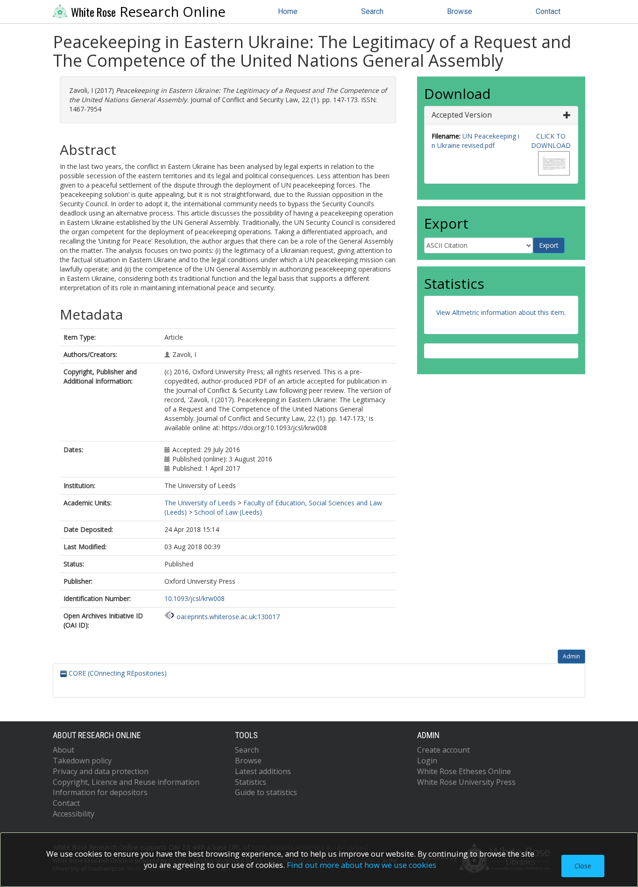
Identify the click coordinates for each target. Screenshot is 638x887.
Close (582, 865)
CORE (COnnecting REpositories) (117, 673)
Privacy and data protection (101, 771)
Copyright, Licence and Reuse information (126, 782)
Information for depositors (100, 792)
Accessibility (73, 814)
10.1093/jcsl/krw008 (194, 598)
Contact (548, 11)
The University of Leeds (200, 502)
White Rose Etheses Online (464, 771)
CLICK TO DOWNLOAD (551, 141)
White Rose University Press (466, 782)
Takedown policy (82, 760)
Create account (443, 750)
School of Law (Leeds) (228, 512)
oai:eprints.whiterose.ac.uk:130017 (228, 616)
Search (372, 11)
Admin (571, 656)
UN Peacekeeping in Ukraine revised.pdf (475, 141)
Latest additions (263, 771)
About (63, 750)
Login (427, 760)
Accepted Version (462, 115)
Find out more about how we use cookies (361, 864)
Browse (459, 11)
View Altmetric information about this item (500, 312)
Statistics (250, 782)
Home (288, 11)
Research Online (148, 11)
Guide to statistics (266, 792)
